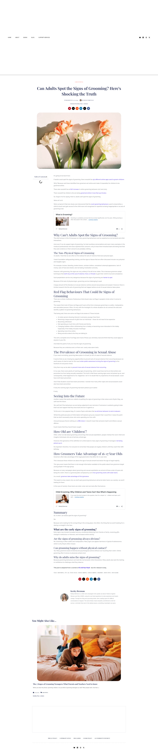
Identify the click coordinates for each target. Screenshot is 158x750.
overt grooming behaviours (100, 204)
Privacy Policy (52, 738)
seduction (107, 572)
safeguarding (82, 572)
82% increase (74, 189)
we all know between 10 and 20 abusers (107, 411)
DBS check (81, 421)
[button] (69, 108)
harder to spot (107, 277)
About (17, 37)
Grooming (79, 82)
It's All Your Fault (71, 572)
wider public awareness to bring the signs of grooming (97, 361)
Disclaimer (77, 738)
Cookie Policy (87, 738)
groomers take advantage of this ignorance (75, 476)
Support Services (44, 37)
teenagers (115, 572)
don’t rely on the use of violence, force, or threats (79, 274)
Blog (32, 37)
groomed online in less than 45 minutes (93, 193)
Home (9, 37)
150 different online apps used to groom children (108, 179)
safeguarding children (95, 572)
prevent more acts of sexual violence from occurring (89, 367)
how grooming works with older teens (105, 472)
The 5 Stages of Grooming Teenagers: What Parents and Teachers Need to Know (65, 684)
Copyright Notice (65, 738)
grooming (60, 572)
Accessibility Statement (102, 738)
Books (25, 37)
